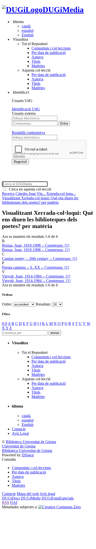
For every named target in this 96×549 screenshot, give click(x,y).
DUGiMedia (63, 9)
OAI (13, 502)
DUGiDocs (11, 498)
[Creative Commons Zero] (59, 507)
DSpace (28, 455)
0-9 (4, 323)
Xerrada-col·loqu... (61, 194)
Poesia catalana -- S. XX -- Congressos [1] (35, 267)
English (27, 35)
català (26, 26)
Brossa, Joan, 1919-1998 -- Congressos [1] (35, 250)
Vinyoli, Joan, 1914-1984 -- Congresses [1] (36, 276)
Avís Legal (20, 433)
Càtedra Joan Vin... (31, 194)
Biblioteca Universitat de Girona (31, 442)
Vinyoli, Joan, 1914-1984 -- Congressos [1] (36, 281)
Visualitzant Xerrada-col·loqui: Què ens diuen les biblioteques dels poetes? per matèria (40, 200)
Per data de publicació (49, 53)
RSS (5, 502)
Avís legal (47, 494)
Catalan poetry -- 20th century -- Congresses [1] (39, 258)
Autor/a (37, 57)
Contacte (19, 429)
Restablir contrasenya (28, 132)
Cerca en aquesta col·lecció (29, 189)
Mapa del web (28, 494)
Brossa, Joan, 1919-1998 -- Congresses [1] (35, 245)
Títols (36, 61)
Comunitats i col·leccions (51, 48)
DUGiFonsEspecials (58, 498)
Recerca (8, 194)
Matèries (38, 66)
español (27, 30)
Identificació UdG (26, 109)
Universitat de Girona (18, 446)
